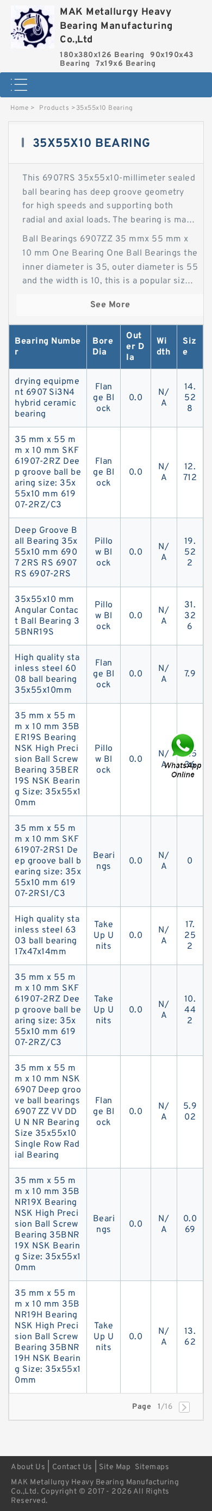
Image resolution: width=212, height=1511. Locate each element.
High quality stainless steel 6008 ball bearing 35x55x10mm (47, 674)
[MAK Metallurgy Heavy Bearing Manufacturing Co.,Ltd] (32, 24)
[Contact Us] (183, 755)
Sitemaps (152, 1467)
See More (110, 305)
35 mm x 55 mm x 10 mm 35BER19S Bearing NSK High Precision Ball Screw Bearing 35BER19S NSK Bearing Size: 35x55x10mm (48, 760)
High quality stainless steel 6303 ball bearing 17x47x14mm (47, 935)
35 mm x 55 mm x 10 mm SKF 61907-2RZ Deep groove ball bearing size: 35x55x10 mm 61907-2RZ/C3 (48, 472)
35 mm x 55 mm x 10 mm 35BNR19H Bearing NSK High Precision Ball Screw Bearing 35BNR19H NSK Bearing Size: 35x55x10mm (48, 1337)
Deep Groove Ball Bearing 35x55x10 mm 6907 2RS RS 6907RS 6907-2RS (46, 552)
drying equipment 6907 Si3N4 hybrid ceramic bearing (47, 398)
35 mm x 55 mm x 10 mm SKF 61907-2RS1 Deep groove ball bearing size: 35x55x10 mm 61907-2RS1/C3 (48, 861)
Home (19, 108)
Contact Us (72, 1467)
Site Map (114, 1467)
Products (54, 108)
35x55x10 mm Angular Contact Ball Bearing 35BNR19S (47, 616)
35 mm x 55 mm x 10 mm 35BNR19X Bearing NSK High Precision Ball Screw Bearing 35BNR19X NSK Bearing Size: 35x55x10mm (48, 1224)
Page (141, 1406)
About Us (28, 1467)
